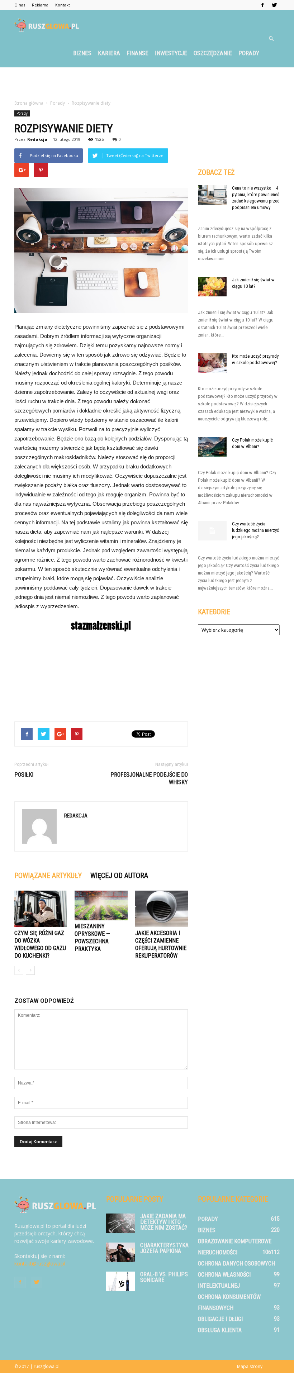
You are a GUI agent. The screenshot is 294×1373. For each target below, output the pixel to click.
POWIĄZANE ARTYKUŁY (48, 875)
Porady (248, 53)
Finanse (137, 53)
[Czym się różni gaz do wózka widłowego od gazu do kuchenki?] (40, 909)
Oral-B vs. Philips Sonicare (164, 1277)
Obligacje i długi (220, 1319)
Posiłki (23, 774)
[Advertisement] (147, 83)
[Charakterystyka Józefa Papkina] (120, 1252)
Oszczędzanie (213, 53)
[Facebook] (262, 5)
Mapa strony (249, 1366)
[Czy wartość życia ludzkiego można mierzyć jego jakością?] (212, 530)
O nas (19, 5)
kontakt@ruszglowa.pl (39, 1263)
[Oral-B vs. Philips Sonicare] (120, 1281)
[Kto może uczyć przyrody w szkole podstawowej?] (212, 363)
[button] (271, 38)
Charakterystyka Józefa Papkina (164, 1248)
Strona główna (28, 103)
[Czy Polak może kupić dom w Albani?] (212, 447)
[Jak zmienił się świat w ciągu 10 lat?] (212, 286)
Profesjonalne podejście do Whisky (149, 778)
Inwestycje (171, 53)
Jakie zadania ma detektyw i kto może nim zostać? (163, 1222)
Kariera (109, 53)
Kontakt (62, 5)
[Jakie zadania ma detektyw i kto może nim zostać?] (120, 1223)
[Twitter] (274, 5)
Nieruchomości (217, 1252)
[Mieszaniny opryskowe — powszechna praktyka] (101, 905)
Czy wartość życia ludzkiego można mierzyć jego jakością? (255, 530)
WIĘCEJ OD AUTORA (119, 875)
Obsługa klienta (220, 1330)
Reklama (40, 5)
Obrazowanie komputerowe (234, 1241)
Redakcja (37, 139)
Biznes (82, 53)
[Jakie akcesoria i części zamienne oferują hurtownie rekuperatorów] (161, 909)
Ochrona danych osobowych (236, 1263)
